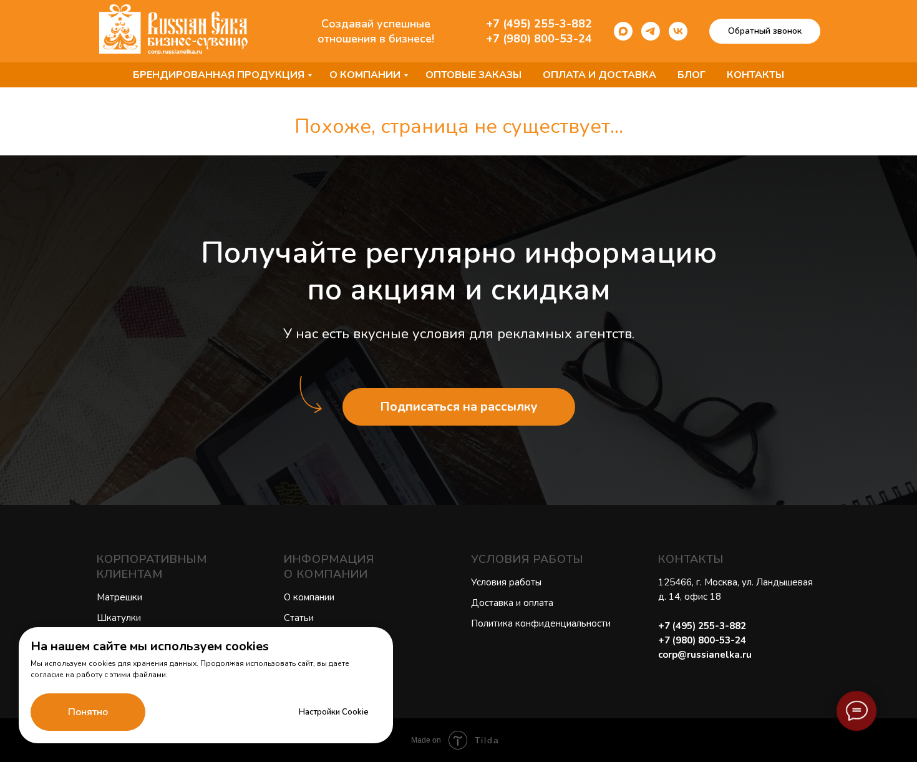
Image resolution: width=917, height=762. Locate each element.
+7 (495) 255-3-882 (539, 23)
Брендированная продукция (218, 75)
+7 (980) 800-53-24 (539, 38)
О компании (364, 75)
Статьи (299, 618)
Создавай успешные (375, 23)
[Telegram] (650, 31)
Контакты (755, 75)
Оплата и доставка (599, 75)
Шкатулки (119, 618)
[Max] (623, 31)
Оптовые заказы (473, 75)
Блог (691, 75)
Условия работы (506, 582)
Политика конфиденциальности (541, 623)
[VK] (678, 31)
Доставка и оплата (512, 603)
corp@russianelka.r (702, 654)
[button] (764, 31)
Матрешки (119, 597)
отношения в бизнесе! (376, 38)
